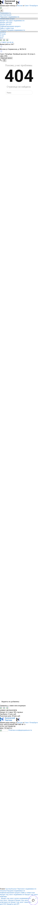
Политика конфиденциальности (20, 730)
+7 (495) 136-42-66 (6, 42)
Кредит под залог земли (19, 902)
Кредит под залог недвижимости (12, 21)
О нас (2, 36)
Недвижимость (5, 13)
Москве (20, 6)
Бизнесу (3, 32)
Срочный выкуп (5, 15)
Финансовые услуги (7, 19)
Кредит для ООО (6, 22)
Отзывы (3, 34)
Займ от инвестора (7, 28)
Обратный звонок (6, 58)
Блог (1, 38)
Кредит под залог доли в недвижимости (16, 898)
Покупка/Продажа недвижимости (12, 30)
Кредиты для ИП (13, 904)
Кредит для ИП (5, 24)
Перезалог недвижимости (9, 17)
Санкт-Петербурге (31, 6)
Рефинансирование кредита (10, 26)
